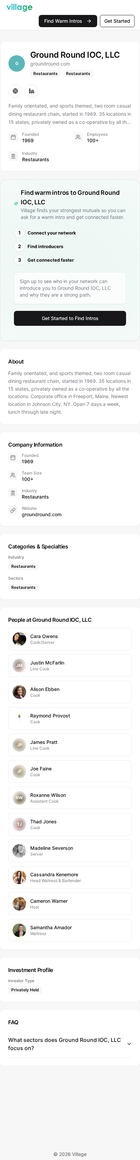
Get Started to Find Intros (70, 318)
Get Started (117, 21)
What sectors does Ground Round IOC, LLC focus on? (64, 1043)
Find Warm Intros (63, 21)
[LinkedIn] (31, 91)
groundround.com (42, 514)
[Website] (15, 91)
